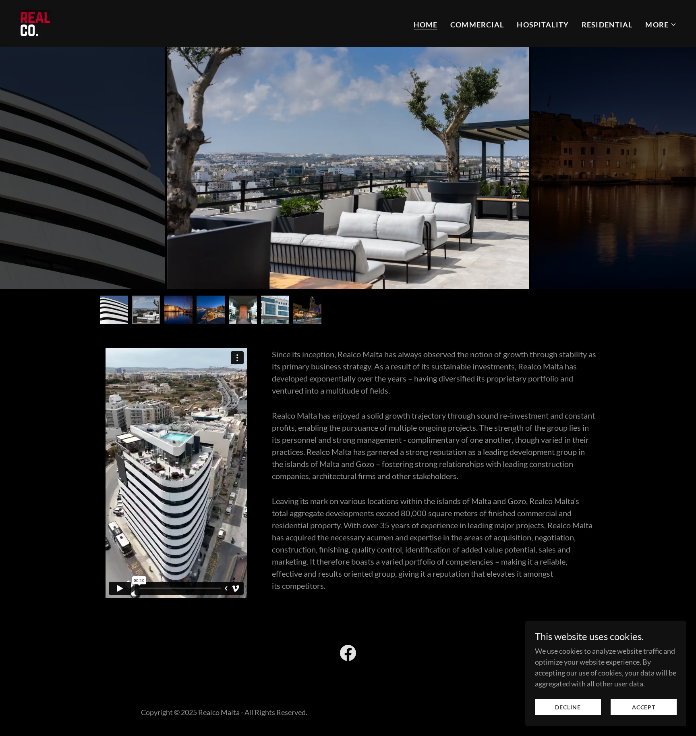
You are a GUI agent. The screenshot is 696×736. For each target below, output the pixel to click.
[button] (661, 24)
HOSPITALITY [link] (542, 24)
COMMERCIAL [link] (477, 24)
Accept (643, 707)
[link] (35, 22)
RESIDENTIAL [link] (607, 24)
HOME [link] (426, 24)
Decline (567, 707)
